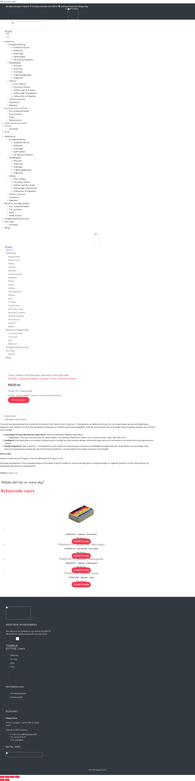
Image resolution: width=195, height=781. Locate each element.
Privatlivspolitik (16, 697)
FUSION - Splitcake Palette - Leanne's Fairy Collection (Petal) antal (34, 395)
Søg (7, 34)
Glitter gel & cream (24, 90)
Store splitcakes (60, 375)
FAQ (11, 117)
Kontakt (13, 129)
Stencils (18, 69)
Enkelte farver (22, 47)
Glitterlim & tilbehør (25, 96)
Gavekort (14, 102)
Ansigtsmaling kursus (16, 123)
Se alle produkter (24, 59)
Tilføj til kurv (18, 400)
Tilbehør (18, 78)
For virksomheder (19, 111)
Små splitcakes (32, 375)
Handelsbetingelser (18, 693)
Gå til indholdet (8, 1)
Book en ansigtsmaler (16, 108)
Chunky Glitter (22, 87)
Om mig (8, 126)
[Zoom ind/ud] (2, 777)
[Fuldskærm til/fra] (7, 777)
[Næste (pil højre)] (7, 780)
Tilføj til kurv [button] (81, 541)
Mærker (13, 105)
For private (15, 114)
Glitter (12, 81)
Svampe (18, 72)
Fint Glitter (20, 84)
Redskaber (15, 63)
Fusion (11, 375)
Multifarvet (11, 473)
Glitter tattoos (17, 99)
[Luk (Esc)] (17, 777)
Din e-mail (11, 638)
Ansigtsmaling (17, 44)
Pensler (18, 66)
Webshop (9, 41)
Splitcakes (19, 56)
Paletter (18, 50)
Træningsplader (23, 75)
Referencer (15, 120)
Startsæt (18, 53)
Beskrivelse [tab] (10, 416)
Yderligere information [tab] (16, 419)
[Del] (12, 777)
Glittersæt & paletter (25, 93)
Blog (7, 132)
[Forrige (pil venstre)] (2, 780)
